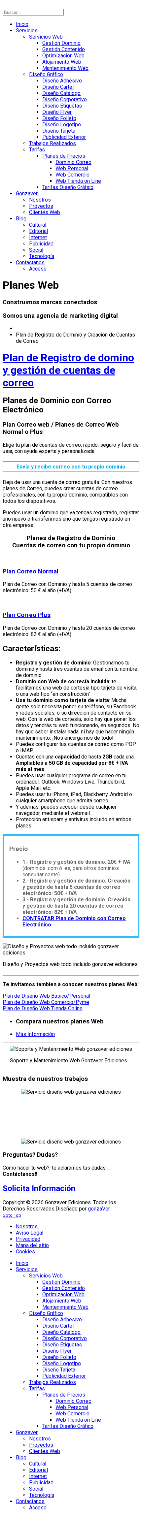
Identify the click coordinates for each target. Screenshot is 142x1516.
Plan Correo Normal (30, 571)
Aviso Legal (29, 1233)
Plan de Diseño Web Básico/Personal (46, 996)
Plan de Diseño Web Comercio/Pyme (46, 1002)
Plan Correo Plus (27, 615)
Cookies (25, 1251)
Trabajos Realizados (32, 1129)
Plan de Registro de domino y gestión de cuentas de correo (68, 370)
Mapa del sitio (32, 1245)
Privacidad (28, 1239)
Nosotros (27, 1226)
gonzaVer (99, 1209)
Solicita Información (39, 1188)
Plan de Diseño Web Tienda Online (43, 1008)
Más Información (35, 1034)
